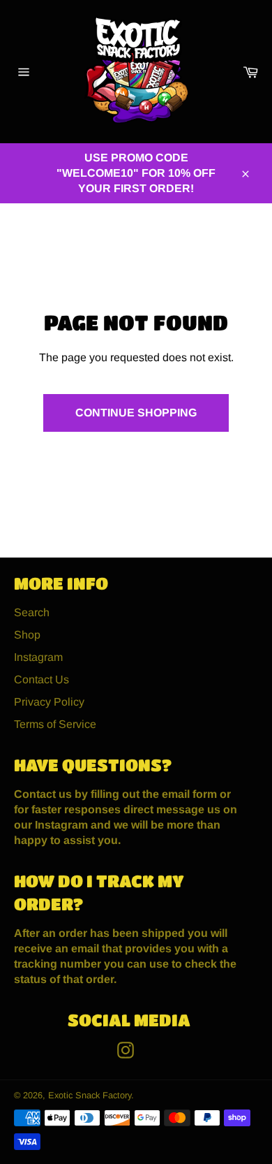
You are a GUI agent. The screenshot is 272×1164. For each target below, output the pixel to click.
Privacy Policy (49, 702)
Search (32, 612)
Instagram (38, 657)
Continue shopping (136, 413)
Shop (27, 635)
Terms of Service (55, 724)
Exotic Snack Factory (89, 1095)
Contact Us (41, 679)
